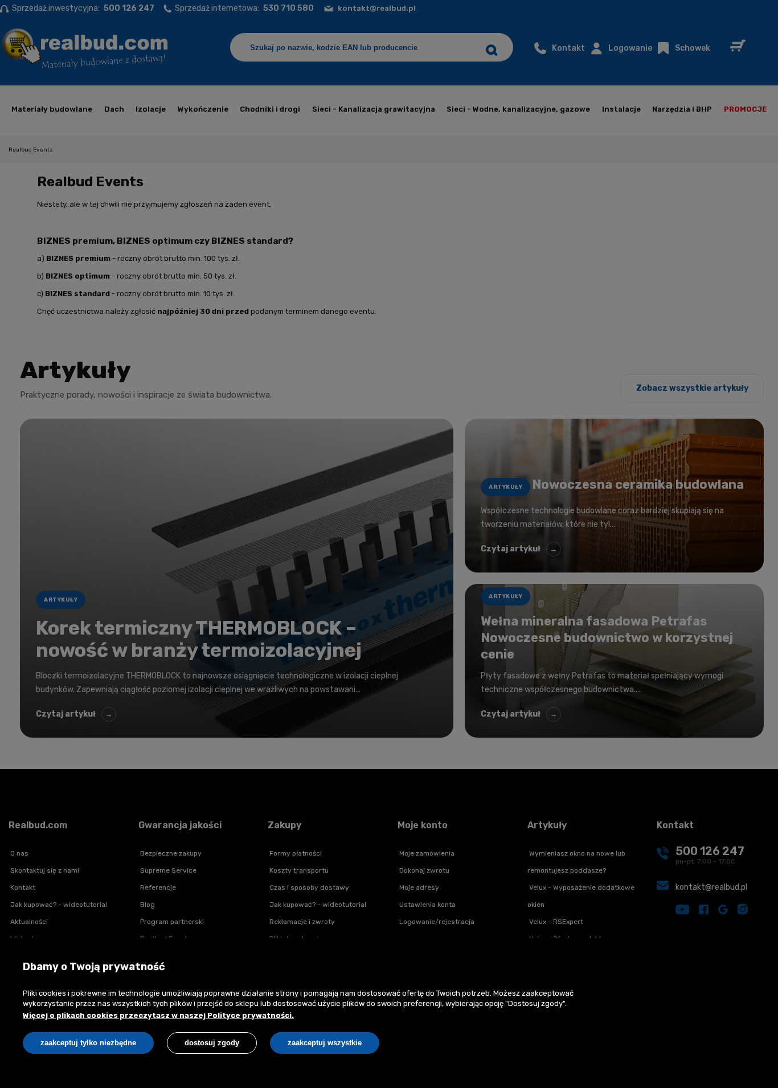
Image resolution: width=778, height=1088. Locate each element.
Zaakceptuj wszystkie (325, 1042)
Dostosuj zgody (212, 1042)
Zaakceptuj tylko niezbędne (88, 1042)
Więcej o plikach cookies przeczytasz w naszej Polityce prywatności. (158, 1015)
